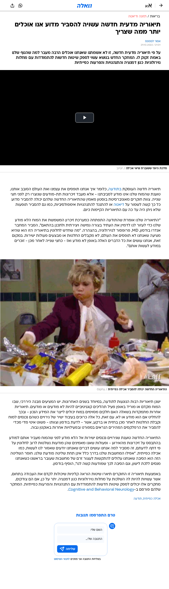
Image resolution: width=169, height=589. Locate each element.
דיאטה (119, 205)
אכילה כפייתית (152, 498)
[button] (148, 5)
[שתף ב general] (12, 5)
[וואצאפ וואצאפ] (20, 6)
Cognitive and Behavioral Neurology (101, 490)
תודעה (138, 498)
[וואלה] (84, 6)
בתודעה (114, 189)
